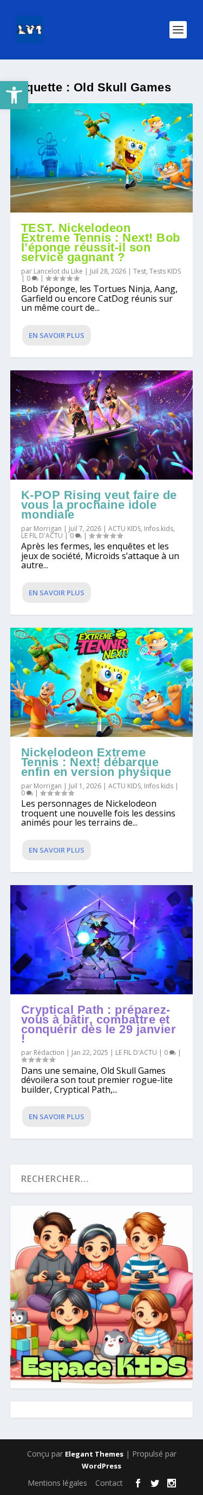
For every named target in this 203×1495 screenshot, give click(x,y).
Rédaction (49, 1052)
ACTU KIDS (124, 528)
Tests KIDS (165, 271)
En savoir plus (56, 335)
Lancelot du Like (58, 271)
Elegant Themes (94, 1454)
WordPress (101, 1466)
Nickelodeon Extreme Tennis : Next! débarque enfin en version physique (96, 762)
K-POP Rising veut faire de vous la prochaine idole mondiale (99, 504)
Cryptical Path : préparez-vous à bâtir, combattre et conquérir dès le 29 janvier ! (98, 1024)
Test (139, 271)
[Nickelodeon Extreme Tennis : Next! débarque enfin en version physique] (101, 682)
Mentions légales (57, 1483)
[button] (14, 95)
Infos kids (158, 528)
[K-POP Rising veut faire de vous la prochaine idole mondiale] (101, 425)
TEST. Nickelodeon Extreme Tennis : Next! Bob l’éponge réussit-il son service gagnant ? (100, 242)
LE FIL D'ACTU (42, 535)
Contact (109, 1483)
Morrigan (48, 528)
